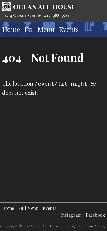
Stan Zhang (95, 226)
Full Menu (39, 29)
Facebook (95, 215)
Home (11, 29)
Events (69, 29)
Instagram (70, 215)
